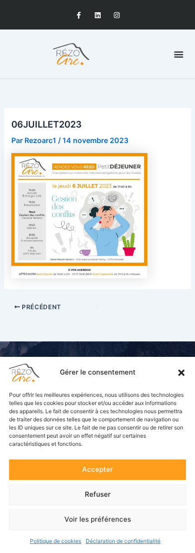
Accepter (97, 469)
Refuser (98, 494)
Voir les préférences (97, 519)
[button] (181, 372)
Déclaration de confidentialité (123, 541)
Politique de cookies (55, 541)
